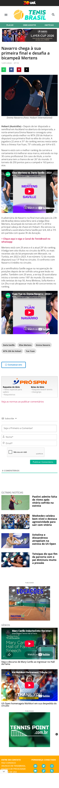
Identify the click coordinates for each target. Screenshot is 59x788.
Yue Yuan (30, 351)
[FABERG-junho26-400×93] (29, 40)
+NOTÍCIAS (49, 25)
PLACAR (9, 25)
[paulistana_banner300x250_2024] (29, 619)
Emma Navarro (43, 345)
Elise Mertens (25, 345)
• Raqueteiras (9, 394)
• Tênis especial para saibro (12, 390)
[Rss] (52, 771)
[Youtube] (35, 771)
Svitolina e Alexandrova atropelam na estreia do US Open (44, 539)
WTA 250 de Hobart (12, 351)
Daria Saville (9, 345)
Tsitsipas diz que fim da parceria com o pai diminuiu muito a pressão (44, 558)
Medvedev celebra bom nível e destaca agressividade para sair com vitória (44, 520)
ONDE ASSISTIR (29, 25)
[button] (6, 14)
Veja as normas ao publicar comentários (22, 401)
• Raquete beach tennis (41, 389)
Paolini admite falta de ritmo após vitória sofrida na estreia (44, 501)
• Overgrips (36, 392)
